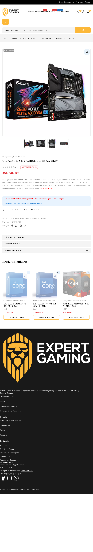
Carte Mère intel (29, 39)
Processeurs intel (19, 301)
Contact (88, 2)
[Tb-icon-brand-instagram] (10, 478)
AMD (65, 309)
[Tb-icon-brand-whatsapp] (16, 478)
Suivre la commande (66, 2)
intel (5, 309)
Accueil (5, 39)
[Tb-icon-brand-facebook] (3, 478)
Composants (16, 39)
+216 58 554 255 (7, 468)
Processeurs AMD (79, 301)
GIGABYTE (16, 222)
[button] (87, 52)
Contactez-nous (27, 471)
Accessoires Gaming (8, 460)
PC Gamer (4, 445)
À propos (79, 2)
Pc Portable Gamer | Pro (9, 453)
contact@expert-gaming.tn (10, 474)
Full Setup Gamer (7, 449)
